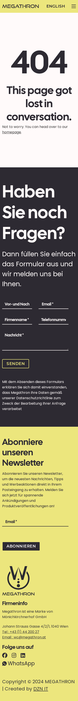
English (55, 6)
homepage (11, 132)
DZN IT (40, 688)
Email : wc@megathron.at (24, 637)
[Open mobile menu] (74, 6)
